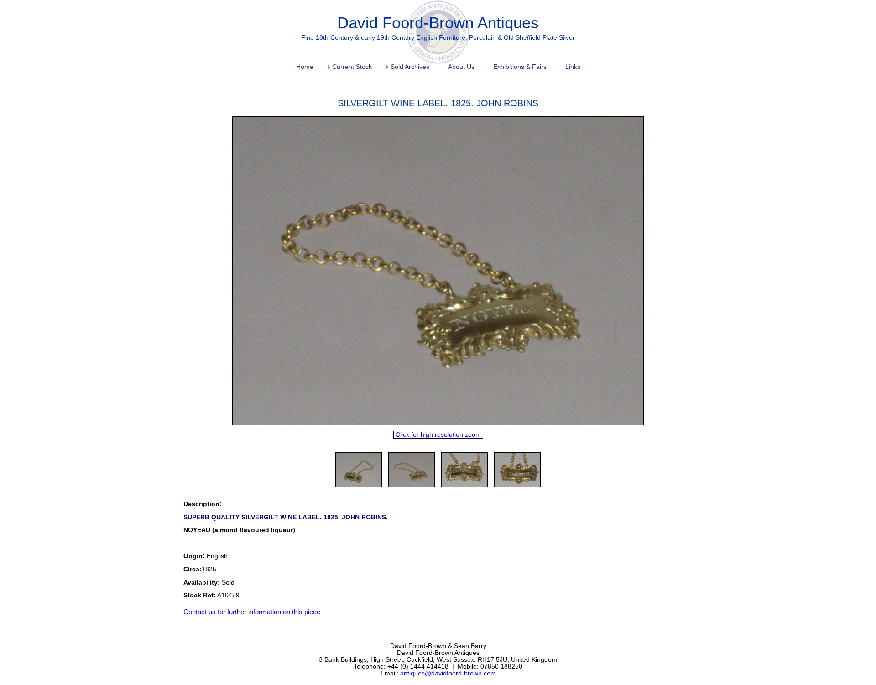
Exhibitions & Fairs (520, 66)
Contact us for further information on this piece (251, 612)
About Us (461, 66)
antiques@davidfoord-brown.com (448, 673)
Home (304, 66)
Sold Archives (410, 66)
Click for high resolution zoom (438, 434)
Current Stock (352, 66)
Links (572, 66)
